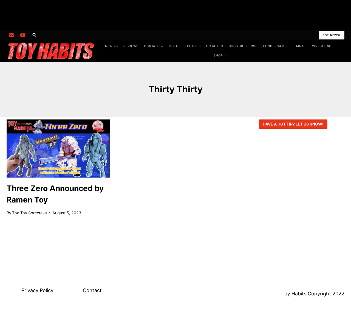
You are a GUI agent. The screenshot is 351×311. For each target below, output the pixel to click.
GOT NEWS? (331, 35)
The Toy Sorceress (29, 212)
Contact (92, 290)
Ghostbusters (242, 46)
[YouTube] (23, 35)
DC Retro (214, 46)
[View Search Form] (34, 35)
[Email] (11, 35)
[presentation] (58, 148)
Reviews (130, 46)
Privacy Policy (37, 290)
